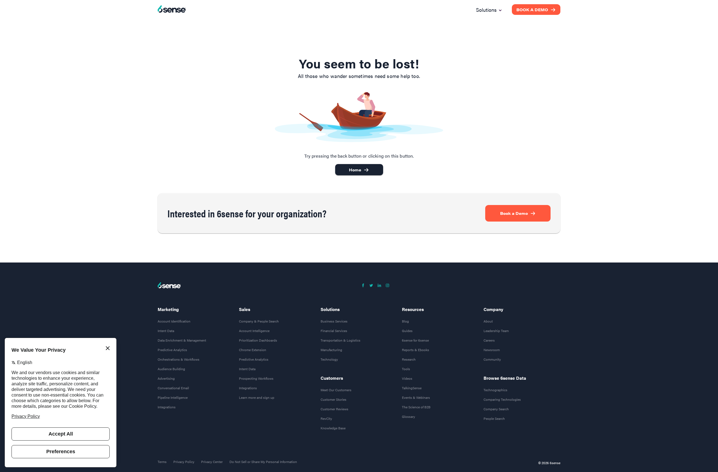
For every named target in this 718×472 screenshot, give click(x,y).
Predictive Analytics (172, 349)
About (488, 321)
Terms (162, 461)
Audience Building (171, 368)
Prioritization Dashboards (258, 340)
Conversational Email (173, 387)
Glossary (408, 416)
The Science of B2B (416, 406)
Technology (329, 359)
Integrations (167, 406)
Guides (407, 330)
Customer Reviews (334, 408)
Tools (406, 368)
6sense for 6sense (415, 340)
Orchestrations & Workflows (178, 359)
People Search (494, 418)
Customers (332, 378)
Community (492, 359)
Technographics (495, 389)
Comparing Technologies (502, 399)
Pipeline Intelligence (173, 397)
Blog (405, 321)
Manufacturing (331, 349)
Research (409, 359)
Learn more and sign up (256, 397)
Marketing (168, 309)
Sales (244, 309)
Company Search (496, 408)
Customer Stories (333, 399)
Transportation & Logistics (340, 340)
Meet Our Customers (336, 389)
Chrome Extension (252, 349)
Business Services (334, 321)
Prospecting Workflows (256, 378)
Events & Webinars (416, 397)
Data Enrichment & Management (182, 340)
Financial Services (334, 330)
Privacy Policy (183, 461)
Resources (413, 309)
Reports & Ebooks (415, 349)
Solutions (330, 309)
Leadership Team (496, 330)
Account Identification (174, 321)
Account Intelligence (254, 330)
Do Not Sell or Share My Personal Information (263, 461)
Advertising (166, 378)
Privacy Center (212, 461)
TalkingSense (412, 387)
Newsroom (492, 349)
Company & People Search (259, 321)
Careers (489, 340)
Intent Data (166, 330)
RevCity (326, 418)
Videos (407, 378)
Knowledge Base (333, 427)
